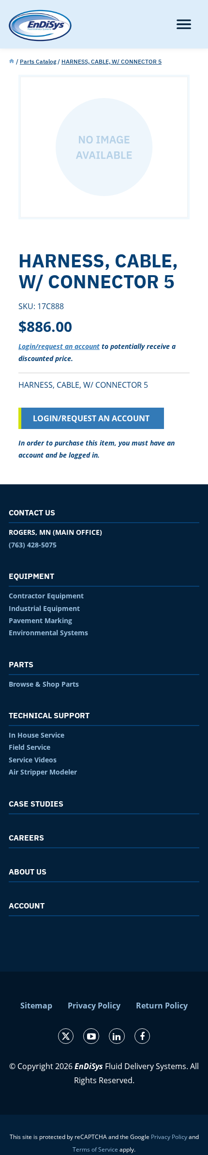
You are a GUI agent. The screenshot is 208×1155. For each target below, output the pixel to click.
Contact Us (32, 512)
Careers (26, 837)
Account (27, 905)
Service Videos (33, 759)
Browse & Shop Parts (44, 684)
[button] (184, 24)
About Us (27, 871)
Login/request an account (59, 346)
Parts (21, 664)
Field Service (29, 747)
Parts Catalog (38, 61)
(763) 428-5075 (33, 544)
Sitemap (36, 1005)
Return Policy (162, 1005)
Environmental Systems (48, 632)
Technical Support (49, 715)
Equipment (31, 576)
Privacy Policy (94, 1005)
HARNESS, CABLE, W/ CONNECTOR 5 (111, 61)
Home (12, 61)
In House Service (36, 735)
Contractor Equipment (46, 595)
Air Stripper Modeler (43, 771)
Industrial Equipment (44, 608)
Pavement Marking (40, 620)
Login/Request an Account (91, 418)
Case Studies (36, 803)
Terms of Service (95, 1149)
